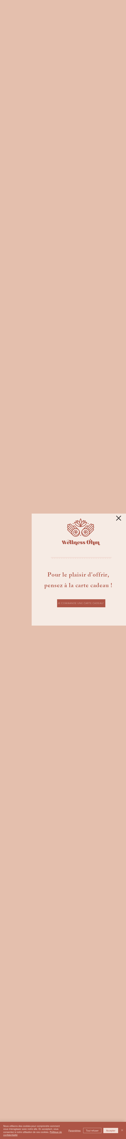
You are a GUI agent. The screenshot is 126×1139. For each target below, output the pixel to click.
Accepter (110, 1130)
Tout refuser (92, 1130)
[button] (118, 518)
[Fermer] (122, 1130)
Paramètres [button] (74, 1130)
